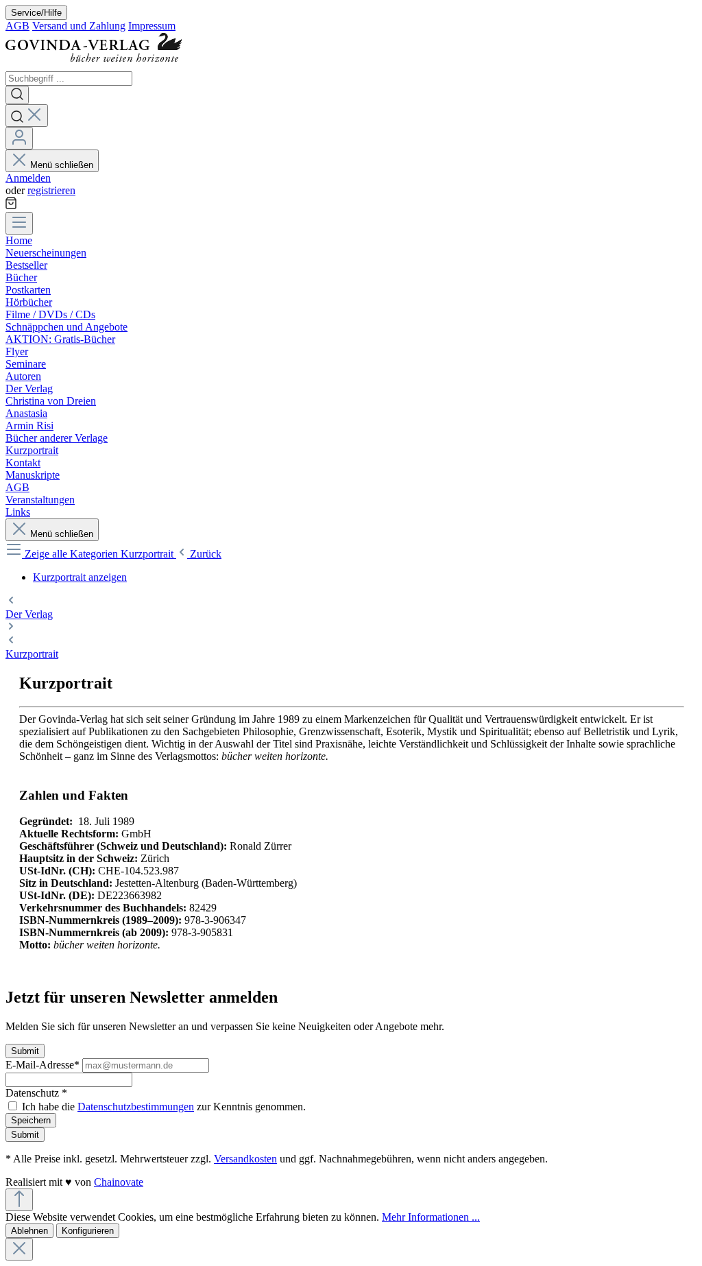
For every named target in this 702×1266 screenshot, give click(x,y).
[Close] (19, 1249)
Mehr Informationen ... (431, 1217)
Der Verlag (29, 614)
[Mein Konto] (19, 138)
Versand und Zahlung (78, 26)
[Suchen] (17, 95)
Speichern (31, 1120)
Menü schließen (61, 165)
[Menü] (19, 223)
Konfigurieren (88, 1231)
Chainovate (118, 1182)
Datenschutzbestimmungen (135, 1106)
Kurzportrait (31, 654)
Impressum (152, 26)
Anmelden (28, 178)
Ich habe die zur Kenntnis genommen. (164, 1106)
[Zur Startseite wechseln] (98, 65)
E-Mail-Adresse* (43, 1065)
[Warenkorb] (10, 205)
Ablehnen (29, 1231)
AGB (17, 26)
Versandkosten (245, 1159)
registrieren (51, 190)
